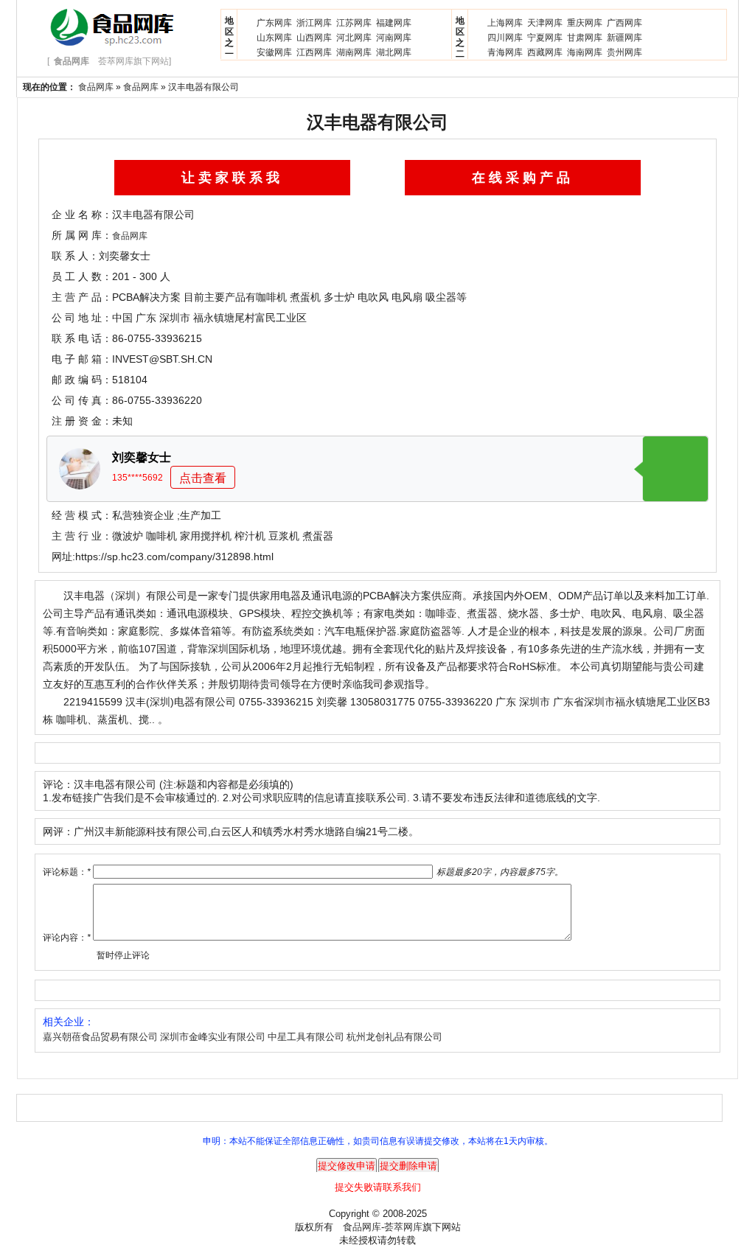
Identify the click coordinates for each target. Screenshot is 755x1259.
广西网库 (624, 23)
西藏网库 (545, 52)
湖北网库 (393, 52)
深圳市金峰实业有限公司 (212, 1036)
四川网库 (505, 37)
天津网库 (545, 23)
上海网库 (505, 23)
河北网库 (354, 37)
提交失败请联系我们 (378, 1187)
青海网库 (505, 52)
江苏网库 (354, 23)
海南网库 (584, 52)
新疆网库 (624, 37)
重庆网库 (584, 23)
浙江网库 (314, 23)
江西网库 (314, 52)
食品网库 (96, 87)
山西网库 (314, 37)
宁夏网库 (545, 37)
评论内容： (67, 937)
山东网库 (274, 37)
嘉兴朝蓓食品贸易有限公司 (100, 1036)
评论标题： (67, 872)
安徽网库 (274, 52)
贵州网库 (624, 52)
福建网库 (393, 23)
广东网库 (274, 23)
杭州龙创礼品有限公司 (394, 1036)
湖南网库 (354, 52)
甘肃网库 (584, 37)
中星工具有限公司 (306, 1036)
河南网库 (393, 37)
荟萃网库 (403, 1226)
